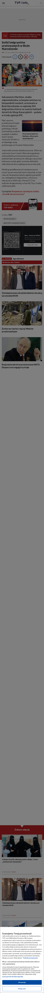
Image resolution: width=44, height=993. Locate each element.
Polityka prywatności (30, 958)
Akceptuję (22, 982)
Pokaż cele (22, 989)
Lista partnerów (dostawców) (12, 976)
